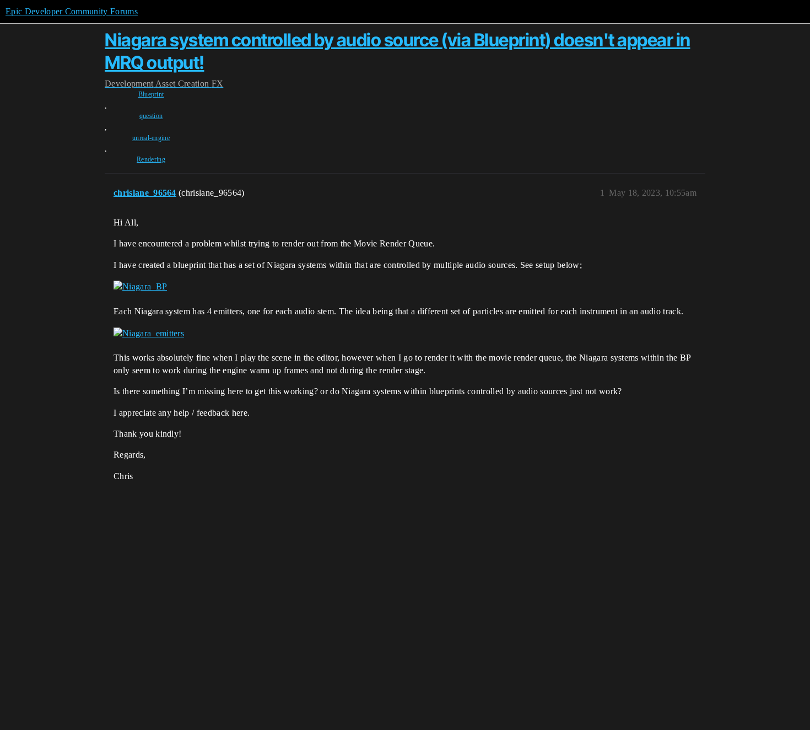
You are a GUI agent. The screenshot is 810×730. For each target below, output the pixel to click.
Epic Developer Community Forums (72, 11)
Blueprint (151, 94)
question (151, 116)
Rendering (151, 159)
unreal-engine (151, 138)
